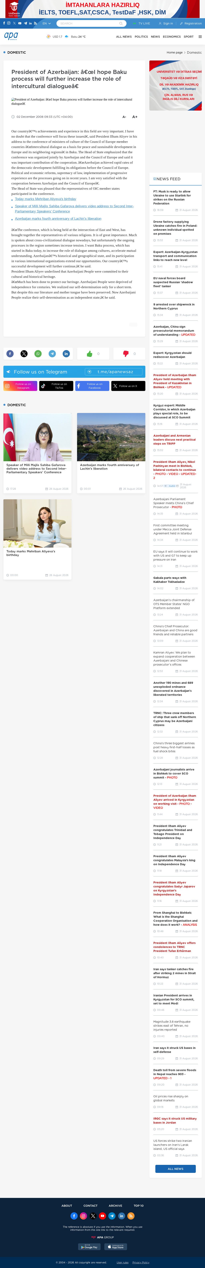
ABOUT (66, 1205)
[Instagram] (8, 23)
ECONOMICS (172, 36)
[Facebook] (4, 23)
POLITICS (141, 36)
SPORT (189, 36)
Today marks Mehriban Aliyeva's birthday (45, 199)
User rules (123, 1262)
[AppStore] (115, 1247)
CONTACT (90, 1205)
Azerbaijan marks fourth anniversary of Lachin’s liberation (58, 219)
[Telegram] (25, 23)
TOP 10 (139, 1205)
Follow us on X (128, 386)
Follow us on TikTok (59, 386)
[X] (14, 23)
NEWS (155, 36)
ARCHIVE (115, 1205)
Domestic (194, 52)
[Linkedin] (30, 23)
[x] (93, 1216)
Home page (175, 52)
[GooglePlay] (89, 1247)
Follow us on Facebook (94, 386)
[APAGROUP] (102, 1237)
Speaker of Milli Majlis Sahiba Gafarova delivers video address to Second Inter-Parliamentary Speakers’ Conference (74, 208)
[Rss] (35, 23)
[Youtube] (19, 23)
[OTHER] (199, 36)
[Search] (121, 24)
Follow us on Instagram (23, 386)
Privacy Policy (141, 1262)
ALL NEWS (124, 36)
